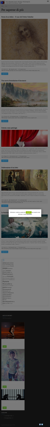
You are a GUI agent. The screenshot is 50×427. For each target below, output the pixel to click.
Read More (29, 214)
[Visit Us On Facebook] (40, 425)
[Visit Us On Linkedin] (42, 425)
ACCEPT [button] (29, 212)
